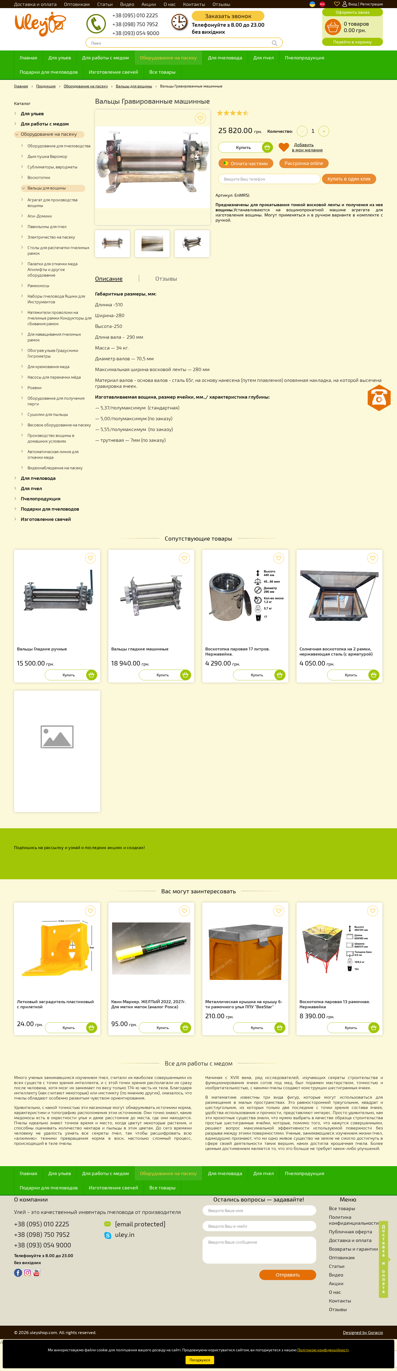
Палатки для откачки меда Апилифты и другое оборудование (53, 269)
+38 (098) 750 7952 (135, 24)
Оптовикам (77, 4)
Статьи (105, 4)
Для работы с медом (105, 57)
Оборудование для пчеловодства (59, 145)
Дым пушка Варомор (47, 156)
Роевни (35, 387)
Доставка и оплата (35, 4)
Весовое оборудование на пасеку (59, 424)
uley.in (124, 1234)
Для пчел (263, 57)
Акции (149, 4)
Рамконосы (38, 285)
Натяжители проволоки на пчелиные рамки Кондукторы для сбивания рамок (60, 318)
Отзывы (221, 4)
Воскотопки (39, 177)
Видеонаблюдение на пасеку (55, 467)
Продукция (46, 86)
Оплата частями (249, 163)
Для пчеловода (225, 57)
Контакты (194, 4)
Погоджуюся (200, 1360)
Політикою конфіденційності (323, 1350)
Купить (243, 147)
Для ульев (59, 57)
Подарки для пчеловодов (49, 72)
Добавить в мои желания (307, 147)
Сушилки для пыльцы (48, 414)
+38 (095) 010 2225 (135, 15)
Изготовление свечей (113, 72)
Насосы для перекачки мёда (54, 377)
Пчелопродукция (304, 57)
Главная (28, 57)
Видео (127, 4)
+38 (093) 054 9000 (135, 33)
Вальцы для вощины (134, 86)
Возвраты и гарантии (353, 1249)
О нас (170, 4)
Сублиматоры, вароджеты (53, 166)
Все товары (162, 72)
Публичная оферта (350, 1231)
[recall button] (379, 397)
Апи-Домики (40, 215)
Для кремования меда (48, 366)
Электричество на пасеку (51, 237)
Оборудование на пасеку (168, 57)
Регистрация (371, 4)
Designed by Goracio (363, 1332)
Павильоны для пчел (47, 226)
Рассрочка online (304, 163)
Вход (352, 4)
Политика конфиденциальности (354, 1220)
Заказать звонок (228, 15)
